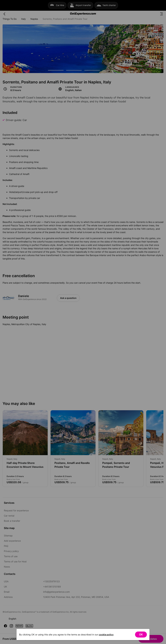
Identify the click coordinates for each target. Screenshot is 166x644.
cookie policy (106, 634)
